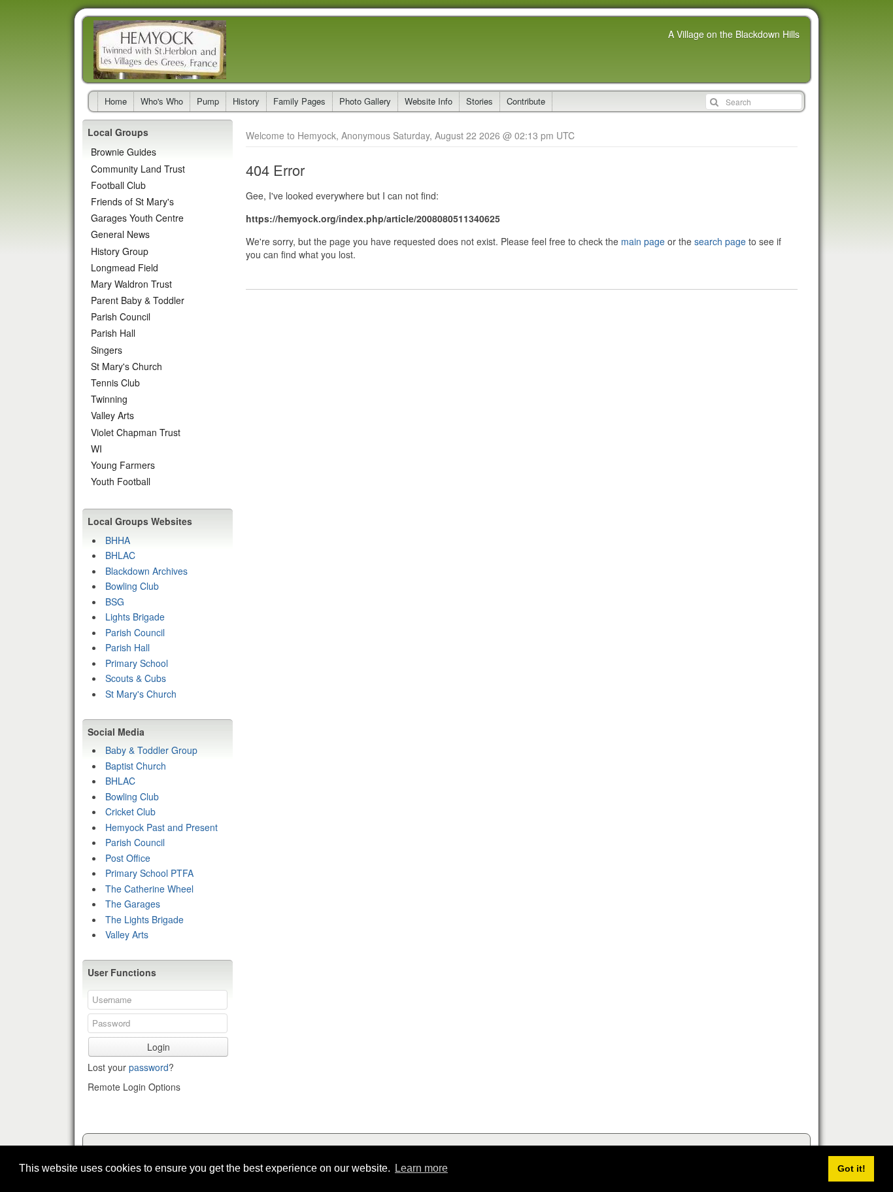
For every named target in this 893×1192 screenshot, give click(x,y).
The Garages (132, 903)
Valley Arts (112, 415)
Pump (208, 101)
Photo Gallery (365, 101)
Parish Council (120, 316)
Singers (106, 349)
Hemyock (159, 49)
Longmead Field (124, 267)
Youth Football (120, 481)
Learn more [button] (421, 1168)
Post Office (127, 857)
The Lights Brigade (144, 919)
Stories (479, 101)
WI (96, 448)
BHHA (117, 540)
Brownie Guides (123, 151)
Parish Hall (113, 332)
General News (120, 234)
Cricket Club (130, 811)
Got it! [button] (851, 1168)
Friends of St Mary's (132, 201)
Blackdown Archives (146, 570)
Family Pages (299, 101)
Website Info (428, 101)
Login (158, 1046)
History (246, 101)
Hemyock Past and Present (161, 827)
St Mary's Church (126, 366)
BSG (114, 601)
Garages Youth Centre (137, 217)
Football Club (118, 185)
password (149, 1067)
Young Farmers (123, 464)
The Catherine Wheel (149, 888)
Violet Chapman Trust (135, 432)
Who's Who (162, 101)
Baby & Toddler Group (151, 750)
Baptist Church (135, 765)
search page (720, 241)
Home (116, 101)
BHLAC (120, 555)
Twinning (109, 398)
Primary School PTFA (149, 872)
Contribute (526, 101)
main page (643, 241)
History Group (119, 251)
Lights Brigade (135, 616)
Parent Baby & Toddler (137, 300)
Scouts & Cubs (135, 678)
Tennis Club (115, 382)
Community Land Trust (138, 168)
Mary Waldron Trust (131, 283)
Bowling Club (132, 585)
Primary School (136, 663)
